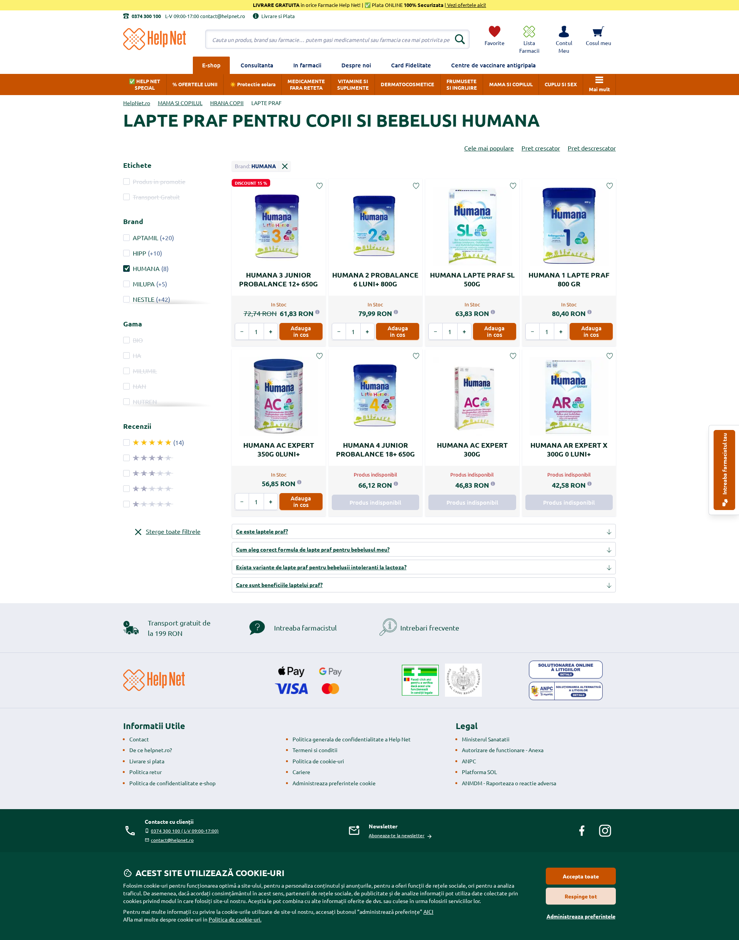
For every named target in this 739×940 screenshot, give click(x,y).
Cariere (301, 771)
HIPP (139, 253)
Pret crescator (541, 148)
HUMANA (146, 268)
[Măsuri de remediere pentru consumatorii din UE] (566, 670)
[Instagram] (605, 830)
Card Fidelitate (411, 65)
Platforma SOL (479, 771)
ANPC (469, 761)
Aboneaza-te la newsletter (397, 835)
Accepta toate (581, 876)
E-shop (211, 65)
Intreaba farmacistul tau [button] (724, 464)
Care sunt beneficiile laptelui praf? (279, 584)
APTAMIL (145, 237)
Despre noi (356, 65)
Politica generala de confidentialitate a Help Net (352, 739)
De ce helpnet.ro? (150, 749)
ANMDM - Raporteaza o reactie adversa (509, 782)
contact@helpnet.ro (172, 840)
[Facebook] (582, 830)
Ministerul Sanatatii (486, 739)
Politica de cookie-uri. (235, 919)
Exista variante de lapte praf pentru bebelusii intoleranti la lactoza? (321, 567)
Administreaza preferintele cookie (334, 782)
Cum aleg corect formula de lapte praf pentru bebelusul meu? (313, 549)
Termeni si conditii (315, 749)
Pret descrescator (592, 148)
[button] (564, 39)
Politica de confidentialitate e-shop (172, 782)
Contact (139, 739)
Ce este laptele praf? (262, 531)
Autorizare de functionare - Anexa (502, 749)
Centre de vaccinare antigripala (493, 65)
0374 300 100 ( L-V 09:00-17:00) (185, 831)
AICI (428, 911)
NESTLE (143, 299)
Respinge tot (581, 896)
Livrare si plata (146, 761)
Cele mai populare (489, 148)
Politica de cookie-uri (318, 761)
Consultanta (257, 65)
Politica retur (145, 771)
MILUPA (144, 284)
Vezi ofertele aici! (466, 5)
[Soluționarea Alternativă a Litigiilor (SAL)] (566, 691)
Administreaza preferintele (581, 916)
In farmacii (307, 65)
